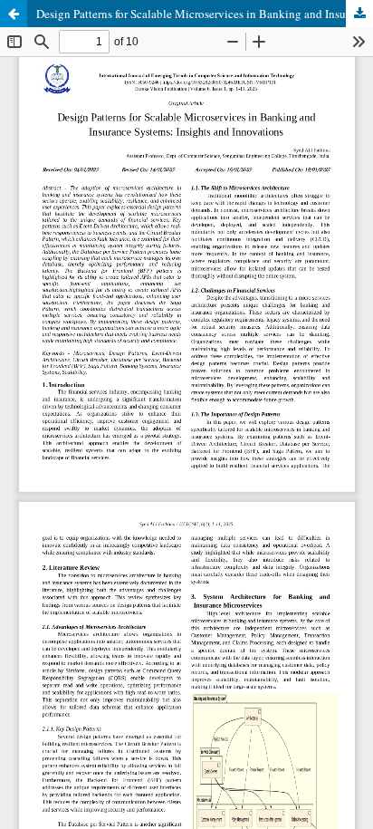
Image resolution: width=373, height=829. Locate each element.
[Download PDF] (359, 13)
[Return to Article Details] (13, 13)
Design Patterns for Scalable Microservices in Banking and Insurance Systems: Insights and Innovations (204, 13)
